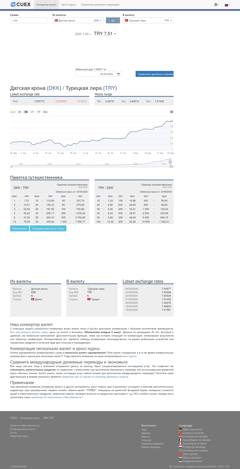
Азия (144, 429)
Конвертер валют (30, 418)
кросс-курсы (129, 356)
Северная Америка (152, 443)
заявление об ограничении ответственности (56, 397)
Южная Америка (150, 447)
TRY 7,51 (104, 33)
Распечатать (19, 228)
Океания (146, 440)
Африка (145, 433)
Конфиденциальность (22, 429)
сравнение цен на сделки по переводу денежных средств (95, 376)
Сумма (14, 14)
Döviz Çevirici (190, 454)
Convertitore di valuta (194, 443)
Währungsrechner (192, 429)
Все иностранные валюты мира (29, 332)
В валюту (128, 14)
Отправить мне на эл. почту (48, 228)
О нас (13, 432)
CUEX (13, 418)
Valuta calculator (191, 457)
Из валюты (59, 14)
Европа (145, 436)
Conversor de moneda (195, 436)
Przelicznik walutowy (193, 447)
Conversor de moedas (194, 450)
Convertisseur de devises (196, 440)
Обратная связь (19, 436)
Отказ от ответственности (25, 425)
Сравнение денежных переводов (156, 74)
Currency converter (193, 433)
